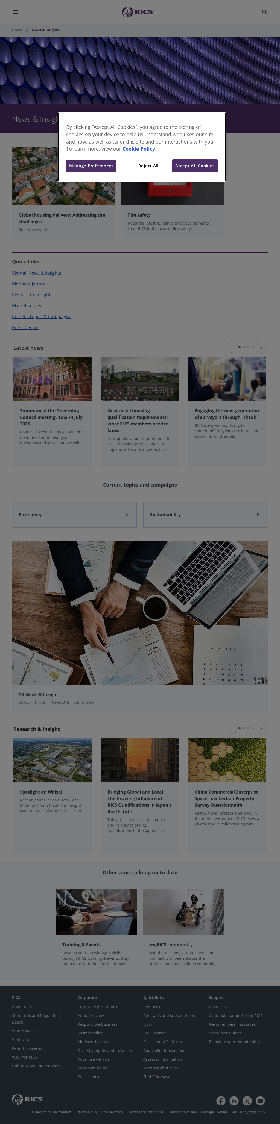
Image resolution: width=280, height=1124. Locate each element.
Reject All (148, 165)
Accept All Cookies (195, 165)
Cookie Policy (138, 148)
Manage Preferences (91, 165)
